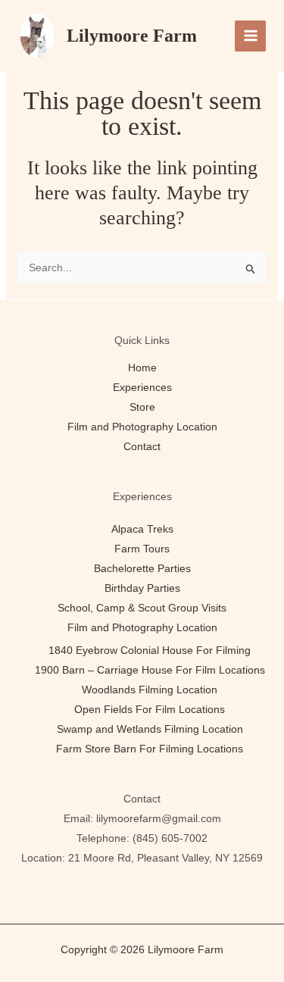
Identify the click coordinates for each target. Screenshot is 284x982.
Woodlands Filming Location (149, 689)
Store (142, 407)
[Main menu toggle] (250, 36)
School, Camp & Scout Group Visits (142, 608)
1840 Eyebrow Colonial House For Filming (149, 650)
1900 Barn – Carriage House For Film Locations (150, 670)
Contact (142, 446)
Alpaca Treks (142, 529)
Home (142, 367)
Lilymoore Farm (132, 35)
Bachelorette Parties (142, 568)
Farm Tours (142, 549)
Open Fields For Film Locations (149, 709)
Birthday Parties (142, 588)
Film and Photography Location (142, 427)
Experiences (142, 387)
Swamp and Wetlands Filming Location (150, 729)
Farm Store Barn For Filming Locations (149, 749)
